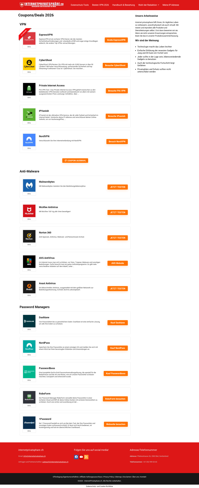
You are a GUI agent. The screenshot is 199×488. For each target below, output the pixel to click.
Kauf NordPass (117, 348)
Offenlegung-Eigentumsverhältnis (66, 477)
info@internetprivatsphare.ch (34, 456)
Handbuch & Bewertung (123, 5)
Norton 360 (45, 232)
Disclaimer (127, 477)
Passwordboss (47, 368)
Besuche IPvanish (116, 116)
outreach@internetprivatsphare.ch (55, 462)
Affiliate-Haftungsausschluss (91, 477)
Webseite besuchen (115, 424)
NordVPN (44, 136)
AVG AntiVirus (47, 258)
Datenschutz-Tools (80, 5)
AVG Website (117, 263)
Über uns (135, 477)
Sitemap (118, 477)
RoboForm (44, 393)
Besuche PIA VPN (116, 90)
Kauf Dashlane (118, 322)
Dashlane (44, 317)
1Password (45, 419)
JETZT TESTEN (117, 187)
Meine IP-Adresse (171, 5)
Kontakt (143, 477)
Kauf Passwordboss (115, 373)
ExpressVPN (46, 34)
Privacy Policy (108, 477)
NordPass (44, 342)
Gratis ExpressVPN (116, 40)
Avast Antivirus (47, 283)
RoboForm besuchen (115, 399)
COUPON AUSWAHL (77, 160)
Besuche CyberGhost (115, 65)
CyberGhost (45, 60)
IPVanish (44, 111)
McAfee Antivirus (48, 207)
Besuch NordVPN (117, 141)
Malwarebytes (47, 181)
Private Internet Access (52, 85)
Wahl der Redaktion (147, 5)
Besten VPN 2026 (100, 5)
